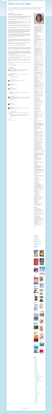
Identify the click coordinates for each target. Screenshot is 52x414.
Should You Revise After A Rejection (38, 241)
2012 (35, 369)
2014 (35, 367)
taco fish (36, 385)
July (35, 396)
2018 (35, 363)
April (35, 399)
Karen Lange (11, 96)
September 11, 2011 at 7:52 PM (13, 85)
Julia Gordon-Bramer (12, 111)
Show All (43, 248)
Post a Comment (11, 117)
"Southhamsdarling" (37, 236)
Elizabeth (11, 91)
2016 (35, 365)
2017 (35, 364)
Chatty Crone (11, 83)
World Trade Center (14, 65)
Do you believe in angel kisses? (38, 381)
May (35, 398)
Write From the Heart (19, 4)
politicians (11, 65)
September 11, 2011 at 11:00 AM (13, 71)
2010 (35, 403)
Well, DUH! (36, 387)
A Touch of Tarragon (37, 238)
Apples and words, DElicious (38, 375)
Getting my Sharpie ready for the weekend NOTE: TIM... (38, 378)
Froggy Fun (36, 383)
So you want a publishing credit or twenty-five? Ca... (38, 394)
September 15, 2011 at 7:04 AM (13, 109)
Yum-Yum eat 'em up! (37, 382)
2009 (35, 404)
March (36, 400)
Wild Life (36, 386)
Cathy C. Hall (36, 246)
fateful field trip (36, 384)
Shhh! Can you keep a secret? (38, 380)
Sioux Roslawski (12, 73)
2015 (35, 366)
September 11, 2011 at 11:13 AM (13, 77)
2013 (35, 368)
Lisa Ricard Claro (12, 79)
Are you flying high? (37, 379)
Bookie (11, 87)
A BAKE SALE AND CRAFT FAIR (38, 244)
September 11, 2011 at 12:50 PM (13, 81)
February (36, 401)
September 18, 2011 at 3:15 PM (13, 116)
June (35, 397)
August (36, 395)
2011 (35, 370)
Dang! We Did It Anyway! (37, 239)
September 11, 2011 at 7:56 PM (13, 89)
